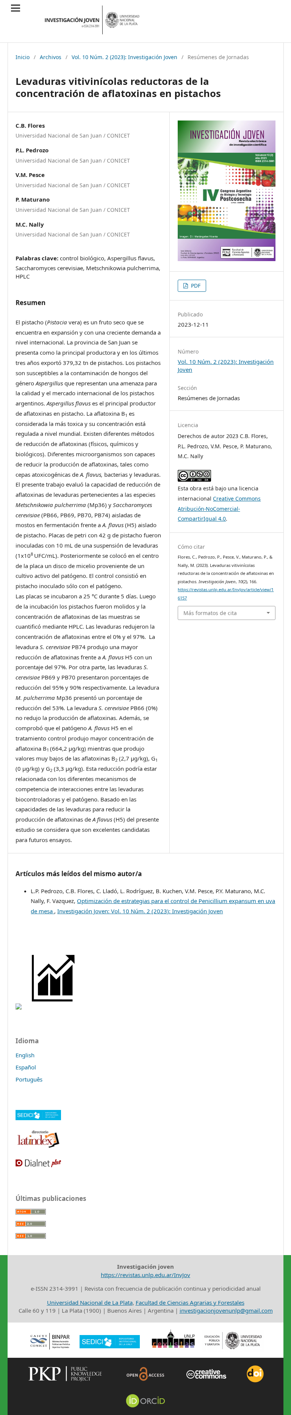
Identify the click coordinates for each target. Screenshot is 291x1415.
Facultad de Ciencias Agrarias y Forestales (190, 1302)
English (25, 1055)
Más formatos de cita (210, 613)
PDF (194, 285)
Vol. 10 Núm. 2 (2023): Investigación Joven (124, 57)
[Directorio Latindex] (38, 1147)
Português (29, 1079)
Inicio (23, 57)
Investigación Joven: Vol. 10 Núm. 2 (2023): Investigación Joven (140, 911)
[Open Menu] (16, 8)
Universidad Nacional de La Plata (90, 1302)
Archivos (50, 57)
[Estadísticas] (54, 1007)
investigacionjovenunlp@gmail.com (226, 1310)
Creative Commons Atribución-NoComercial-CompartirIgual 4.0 (219, 509)
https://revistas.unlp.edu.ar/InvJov (145, 1275)
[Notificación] (19, 1007)
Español (26, 1067)
